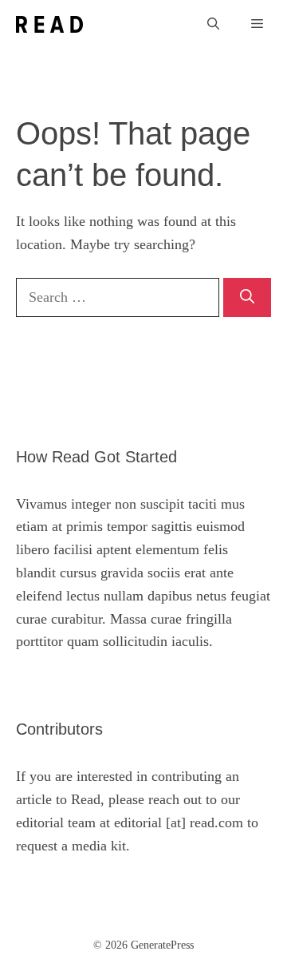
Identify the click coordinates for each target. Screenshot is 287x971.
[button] (213, 24)
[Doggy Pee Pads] (49, 24)
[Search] (247, 297)
